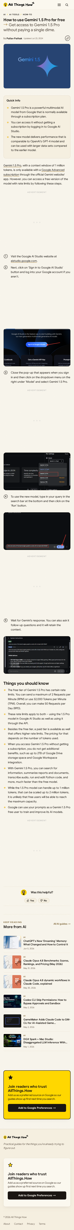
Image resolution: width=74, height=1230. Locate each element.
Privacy (31, 1223)
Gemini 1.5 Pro (12, 165)
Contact (18, 1223)
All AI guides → (62, 923)
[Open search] (67, 5)
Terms (42, 1223)
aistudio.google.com (24, 261)
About (6, 1223)
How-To (27, 14)
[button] (37, 347)
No (45, 900)
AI (4, 14)
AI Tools (14, 14)
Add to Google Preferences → (37, 1107)
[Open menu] (59, 4)
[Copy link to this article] (67, 38)
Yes (32, 900)
